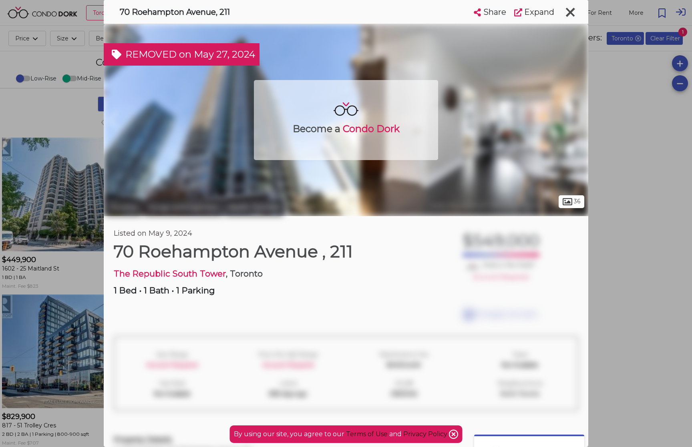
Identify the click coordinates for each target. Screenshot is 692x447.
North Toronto (254, 207)
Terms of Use (367, 434)
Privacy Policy (426, 434)
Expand (538, 12)
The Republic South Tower (170, 274)
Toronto (124, 207)
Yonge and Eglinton (183, 207)
